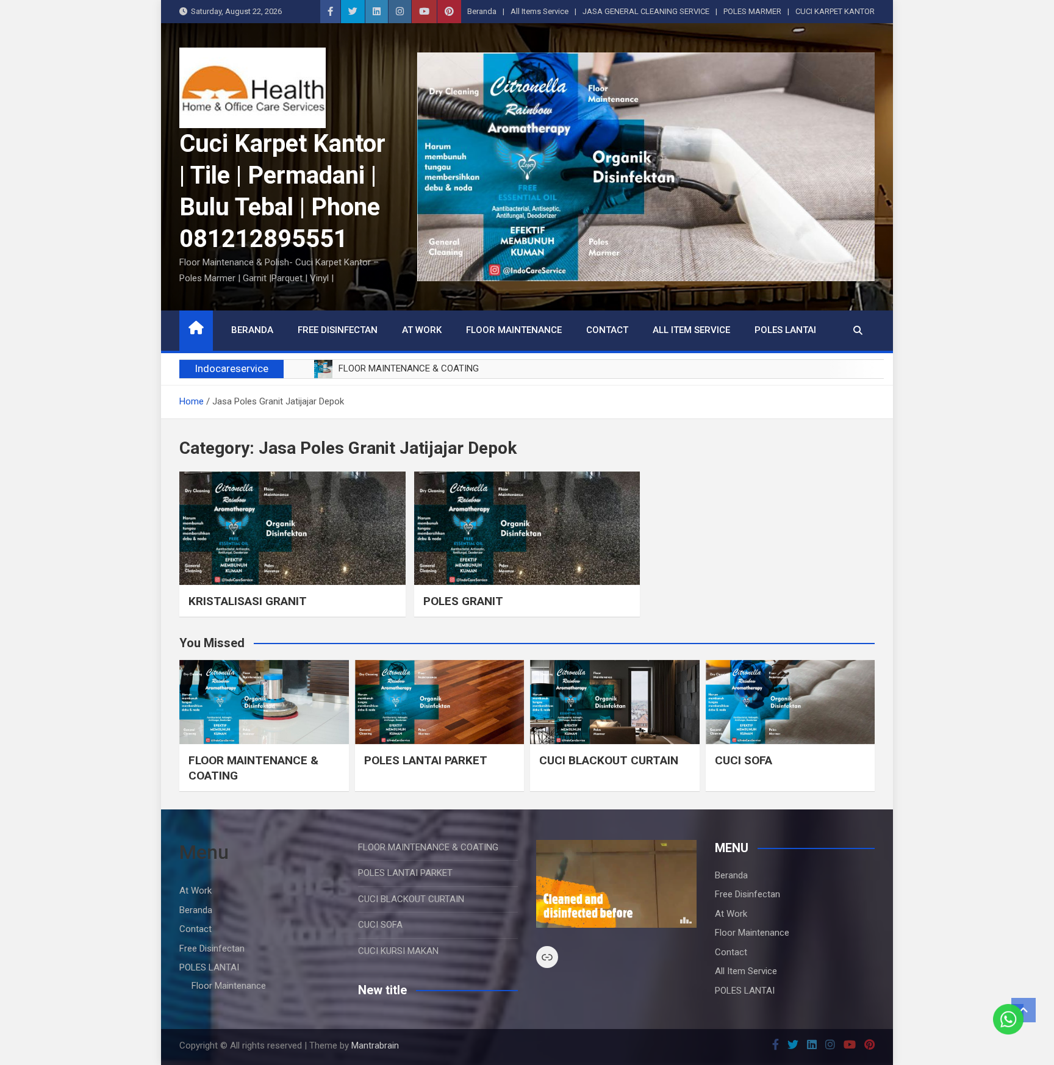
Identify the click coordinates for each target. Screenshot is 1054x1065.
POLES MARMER (752, 11)
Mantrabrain (375, 1045)
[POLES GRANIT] (527, 528)
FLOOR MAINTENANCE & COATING (428, 847)
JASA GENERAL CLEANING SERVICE (646, 11)
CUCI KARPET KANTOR (835, 11)
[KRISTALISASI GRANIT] (292, 528)
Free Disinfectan (338, 330)
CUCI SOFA (743, 760)
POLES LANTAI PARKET (425, 760)
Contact (607, 330)
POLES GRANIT (463, 601)
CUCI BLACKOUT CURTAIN (608, 760)
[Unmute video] (616, 884)
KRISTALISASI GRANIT (247, 601)
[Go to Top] (1023, 1010)
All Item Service (691, 330)
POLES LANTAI (785, 330)
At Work (422, 330)
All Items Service (539, 11)
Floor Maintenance (514, 330)
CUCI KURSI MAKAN (398, 950)
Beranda (482, 11)
